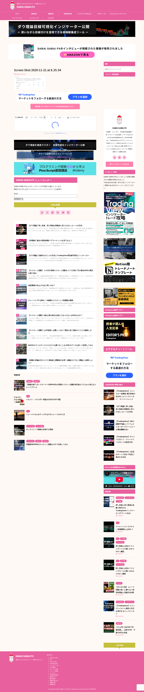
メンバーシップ (34, 18)
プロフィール (101, 14)
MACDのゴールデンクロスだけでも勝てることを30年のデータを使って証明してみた (60, 345)
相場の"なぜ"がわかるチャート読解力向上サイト (29, 659)
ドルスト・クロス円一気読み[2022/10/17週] (43, 399)
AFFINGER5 (92, 689)
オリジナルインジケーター (118, 14)
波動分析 (51, 14)
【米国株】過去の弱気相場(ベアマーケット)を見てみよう (50, 240)
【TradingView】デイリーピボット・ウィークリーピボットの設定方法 (125, 439)
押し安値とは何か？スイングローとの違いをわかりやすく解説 (125, 571)
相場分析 (34, 14)
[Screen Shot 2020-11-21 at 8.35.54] (58, 212)
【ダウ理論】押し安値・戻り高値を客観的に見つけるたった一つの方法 (55, 225)
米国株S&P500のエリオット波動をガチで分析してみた (47, 444)
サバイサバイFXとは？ (85, 14)
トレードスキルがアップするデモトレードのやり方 (45, 414)
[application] (119, 479)
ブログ (17, 14)
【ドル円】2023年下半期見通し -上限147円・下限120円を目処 (125, 630)
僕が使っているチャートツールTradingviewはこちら (54, 106)
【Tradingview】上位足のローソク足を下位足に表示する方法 (125, 454)
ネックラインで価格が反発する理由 (39, 429)
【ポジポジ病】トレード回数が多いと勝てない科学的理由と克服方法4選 (125, 589)
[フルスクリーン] (132, 486)
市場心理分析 (68, 14)
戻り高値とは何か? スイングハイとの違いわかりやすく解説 (125, 549)
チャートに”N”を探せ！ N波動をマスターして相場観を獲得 (50, 300)
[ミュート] (129, 486)
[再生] (106, 486)
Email (16, 193)
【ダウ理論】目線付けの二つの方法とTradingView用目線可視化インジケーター (58, 255)
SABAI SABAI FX (26, 7)
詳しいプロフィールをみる (119, 164)
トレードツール (17, 18)
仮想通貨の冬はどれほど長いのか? (41, 285)
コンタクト (51, 18)
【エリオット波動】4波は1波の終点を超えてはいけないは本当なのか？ (55, 315)
